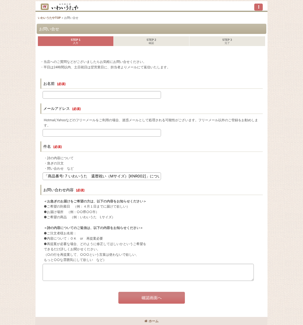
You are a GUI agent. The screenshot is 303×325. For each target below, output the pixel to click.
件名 (47, 146)
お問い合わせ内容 (58, 189)
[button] (258, 7)
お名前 (49, 83)
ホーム (154, 321)
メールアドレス (56, 108)
